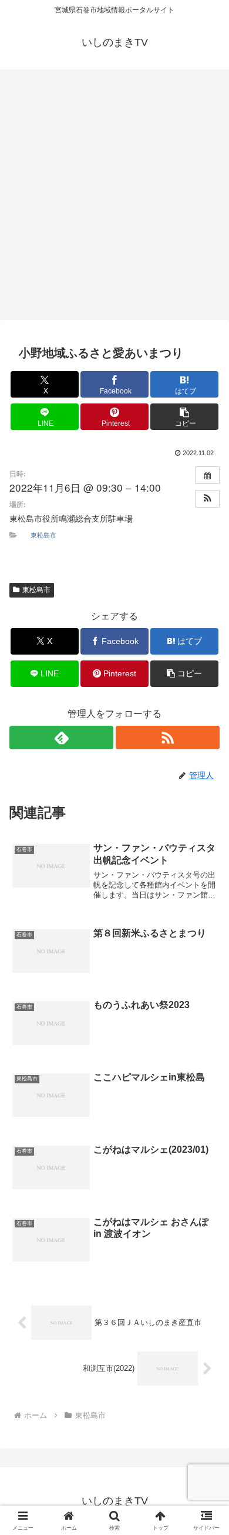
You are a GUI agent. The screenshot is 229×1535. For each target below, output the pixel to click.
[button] (184, 416)
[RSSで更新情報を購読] (168, 737)
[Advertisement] (114, 198)
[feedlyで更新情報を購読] (61, 737)
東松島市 (43, 534)
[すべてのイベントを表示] (207, 475)
